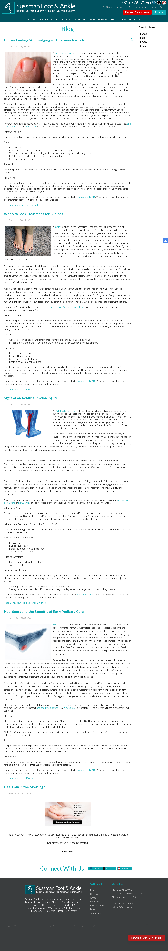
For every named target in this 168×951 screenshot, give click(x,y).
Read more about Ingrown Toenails (21, 205)
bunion (57, 226)
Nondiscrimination (155, 926)
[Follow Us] (159, 3)
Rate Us (159, 12)
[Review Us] (164, 3)
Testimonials (131, 19)
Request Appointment (137, 12)
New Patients (98, 19)
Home (31, 19)
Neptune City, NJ (86, 196)
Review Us (125, 868)
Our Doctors (48, 19)
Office (65, 19)
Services (79, 19)
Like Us (96, 868)
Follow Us (110, 868)
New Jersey (30, 126)
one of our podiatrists (60, 307)
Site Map (142, 926)
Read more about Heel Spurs (18, 778)
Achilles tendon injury (67, 410)
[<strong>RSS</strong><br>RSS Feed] (132, 39)
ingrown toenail (64, 53)
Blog (114, 19)
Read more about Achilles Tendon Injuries (25, 602)
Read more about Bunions (17, 389)
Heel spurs (58, 624)
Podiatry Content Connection (99, 926)
